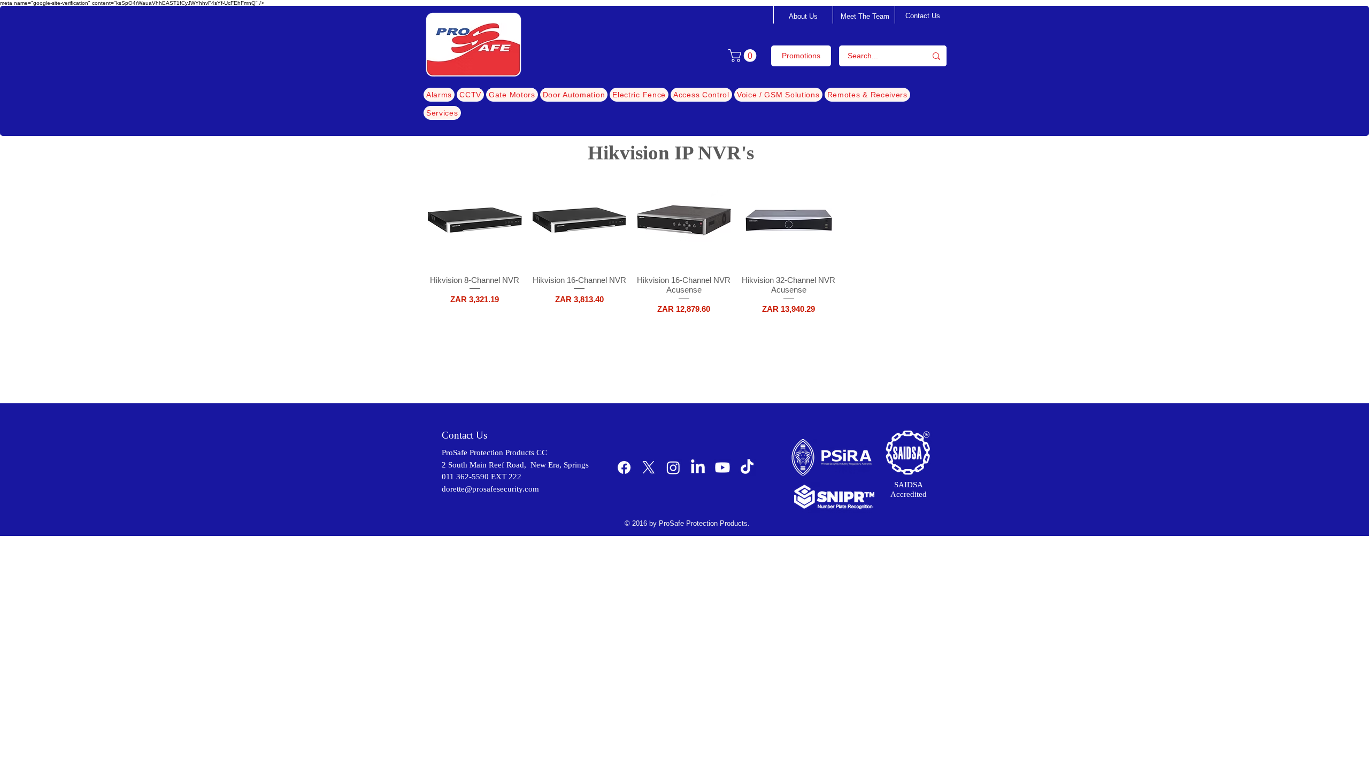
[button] (743, 55)
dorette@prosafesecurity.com (490, 489)
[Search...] (936, 55)
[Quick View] (475, 220)
